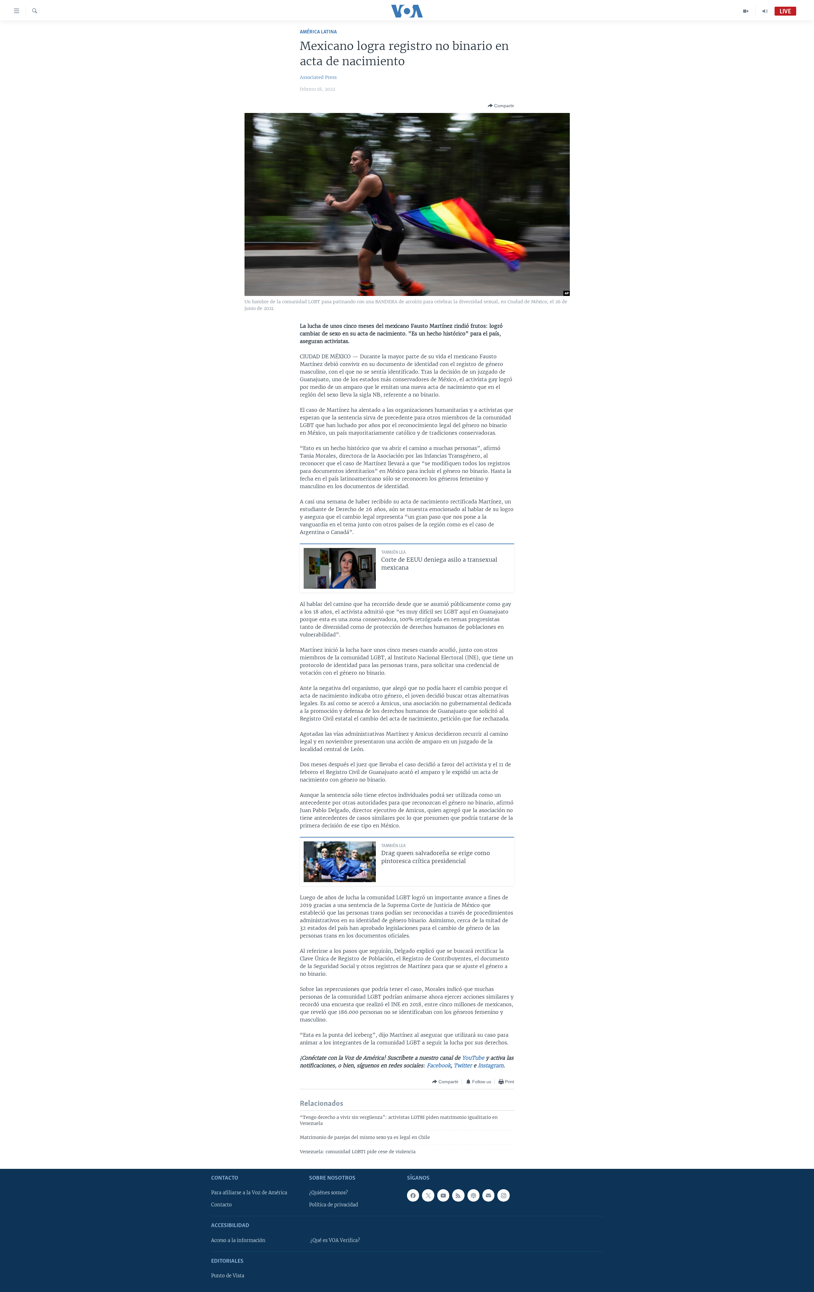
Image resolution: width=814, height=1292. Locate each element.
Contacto (221, 1205)
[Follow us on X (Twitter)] (428, 1196)
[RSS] (458, 1196)
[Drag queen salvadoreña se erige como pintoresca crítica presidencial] (340, 861)
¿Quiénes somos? (328, 1193)
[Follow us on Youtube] (443, 1196)
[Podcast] (473, 1196)
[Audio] (765, 11)
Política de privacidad (333, 1205)
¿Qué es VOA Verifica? (335, 1240)
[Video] (745, 11)
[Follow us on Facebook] (413, 1196)
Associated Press (318, 77)
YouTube (473, 1058)
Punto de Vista (227, 1276)
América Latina (318, 32)
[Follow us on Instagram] (503, 1196)
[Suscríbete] (488, 1196)
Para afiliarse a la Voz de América (249, 1193)
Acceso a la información (238, 1240)
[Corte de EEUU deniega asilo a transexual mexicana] (340, 568)
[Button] (501, 105)
